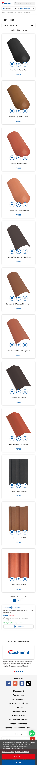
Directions (18, 626)
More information (8, 751)
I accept (18, 762)
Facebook (8, 683)
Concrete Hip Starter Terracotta (18, 210)
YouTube (15, 683)
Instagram (22, 683)
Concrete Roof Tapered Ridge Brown (18, 304)
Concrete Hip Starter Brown (18, 117)
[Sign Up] (32, 739)
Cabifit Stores (18, 715)
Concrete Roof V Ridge (18, 397)
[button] (12, 615)
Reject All (18, 757)
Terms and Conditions (18, 703)
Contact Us (18, 707)
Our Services (18, 695)
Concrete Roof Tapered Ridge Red (18, 351)
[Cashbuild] (18, 652)
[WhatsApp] (32, 733)
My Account (18, 691)
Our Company (18, 699)
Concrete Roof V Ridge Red (18, 444)
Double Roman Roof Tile (18, 491)
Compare (25, 64)
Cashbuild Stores (18, 711)
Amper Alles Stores (18, 724)
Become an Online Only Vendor (18, 728)
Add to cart (18, 64)
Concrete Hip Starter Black (19, 70)
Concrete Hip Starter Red (18, 163)
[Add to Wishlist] (12, 64)
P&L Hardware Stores (18, 719)
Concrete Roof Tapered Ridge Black (18, 257)
